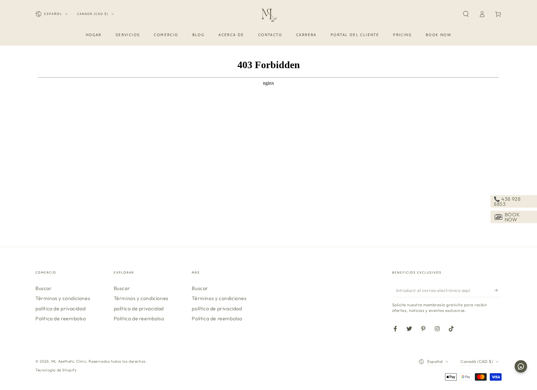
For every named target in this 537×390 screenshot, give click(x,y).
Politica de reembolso (60, 318)
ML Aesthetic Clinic (68, 361)
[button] (466, 14)
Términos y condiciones (62, 298)
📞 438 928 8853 (507, 201)
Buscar (43, 288)
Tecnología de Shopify (56, 370)
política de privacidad (60, 308)
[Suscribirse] (498, 290)
